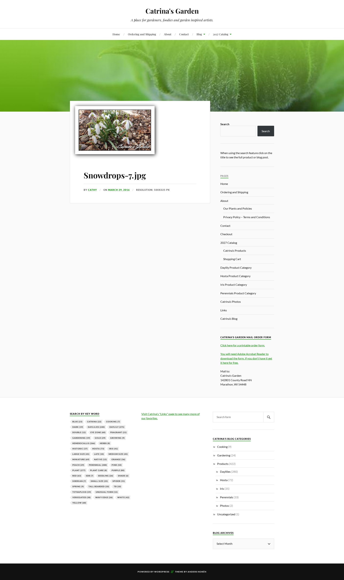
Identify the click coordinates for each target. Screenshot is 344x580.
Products (222, 463)
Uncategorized (226, 514)
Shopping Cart (232, 259)
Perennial (98, 465)
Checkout (226, 234)
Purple (118, 470)
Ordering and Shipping (142, 34)
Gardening (81, 438)
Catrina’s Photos (230, 301)
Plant (78, 470)
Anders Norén (197, 571)
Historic (80, 448)
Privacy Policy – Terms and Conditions (246, 217)
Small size (99, 481)
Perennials (226, 497)
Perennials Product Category (238, 293)
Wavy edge (104, 497)
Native (100, 459)
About (167, 34)
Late (99, 454)
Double (79, 432)
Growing (117, 438)
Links (223, 310)
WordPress (161, 571)
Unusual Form (107, 492)
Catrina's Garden (172, 10)
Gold (100, 438)
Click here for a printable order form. (242, 345)
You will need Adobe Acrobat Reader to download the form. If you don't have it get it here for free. (246, 358)
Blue (77, 421)
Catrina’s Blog (228, 318)
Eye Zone (98, 432)
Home (116, 34)
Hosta (98, 448)
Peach (78, 465)
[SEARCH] (268, 417)
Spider (119, 481)
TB (117, 486)
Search (224, 124)
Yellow (79, 503)
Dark (77, 427)
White (123, 497)
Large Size (80, 454)
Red (76, 475)
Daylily (116, 427)
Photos (224, 505)
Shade (123, 475)
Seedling (105, 475)
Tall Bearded (99, 486)
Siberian (79, 481)
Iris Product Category (233, 284)
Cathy (92, 189)
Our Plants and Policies (237, 208)
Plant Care (98, 470)
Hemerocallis (83, 443)
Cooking (113, 421)
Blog (199, 34)
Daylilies (96, 427)
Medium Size (118, 454)
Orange (118, 459)
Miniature (80, 459)
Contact (184, 34)
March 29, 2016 (119, 189)
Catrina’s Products (234, 250)
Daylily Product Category (236, 267)
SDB (89, 475)
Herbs (105, 443)
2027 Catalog (220, 34)
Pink (117, 465)
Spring (78, 486)
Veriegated (81, 497)
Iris (113, 448)
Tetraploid (81, 492)
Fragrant (118, 432)
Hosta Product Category (235, 276)
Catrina (94, 421)
